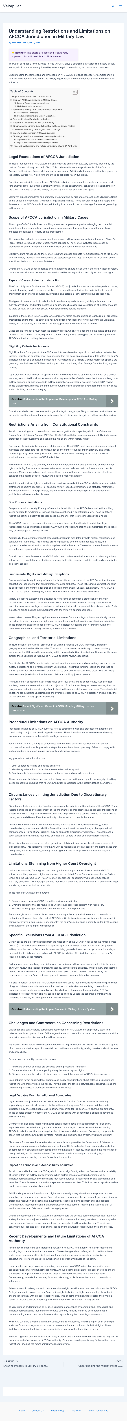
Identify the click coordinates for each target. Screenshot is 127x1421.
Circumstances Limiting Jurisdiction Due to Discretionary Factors (44, 126)
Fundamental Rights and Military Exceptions (36, 116)
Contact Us (38, 1410)
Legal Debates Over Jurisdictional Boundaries (37, 139)
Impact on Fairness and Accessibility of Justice (37, 143)
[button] (113, 6)
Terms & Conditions (97, 1410)
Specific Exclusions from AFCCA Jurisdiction (34, 133)
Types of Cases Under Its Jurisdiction (33, 103)
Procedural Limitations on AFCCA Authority (33, 122)
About (22, 1410)
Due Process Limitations (27, 113)
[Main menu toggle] (120, 6)
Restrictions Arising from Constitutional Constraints (37, 109)
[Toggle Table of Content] (73, 92)
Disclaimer (75, 1410)
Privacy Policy (57, 1410)
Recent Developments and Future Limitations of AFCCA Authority (45, 146)
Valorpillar (12, 6)
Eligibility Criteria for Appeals (29, 106)
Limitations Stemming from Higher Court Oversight (36, 129)
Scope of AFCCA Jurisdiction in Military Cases (35, 100)
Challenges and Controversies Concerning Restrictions (39, 136)
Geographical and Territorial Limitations (31, 119)
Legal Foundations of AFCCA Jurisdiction (31, 96)
